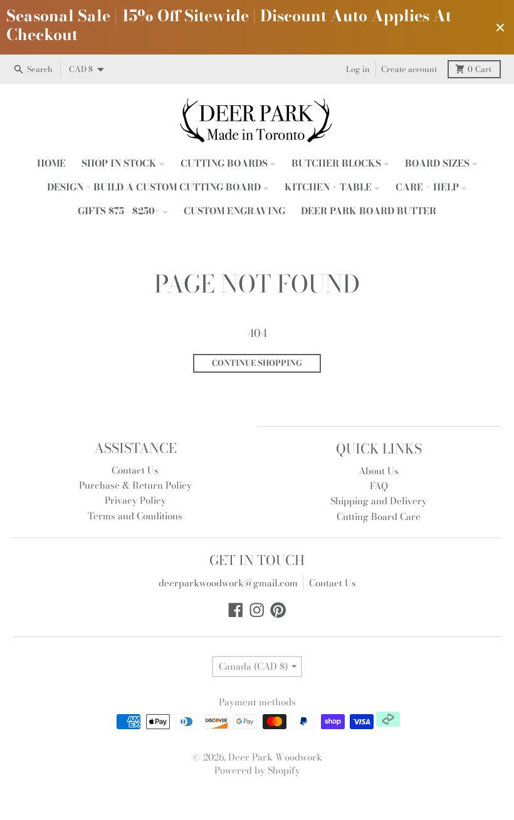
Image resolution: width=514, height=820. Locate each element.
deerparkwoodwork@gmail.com (228, 583)
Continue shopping (257, 363)
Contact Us (332, 583)
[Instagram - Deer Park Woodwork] (257, 610)
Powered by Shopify (257, 770)
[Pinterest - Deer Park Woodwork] (278, 610)
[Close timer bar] (500, 27)
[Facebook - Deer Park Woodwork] (236, 610)
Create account (409, 69)
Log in (358, 69)
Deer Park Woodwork (275, 757)
